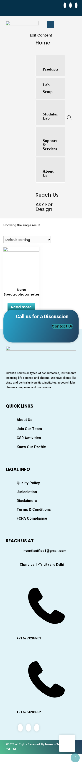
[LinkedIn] (76, 5)
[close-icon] (33, 30)
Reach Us (47, 195)
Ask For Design (44, 207)
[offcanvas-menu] (50, 24)
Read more (21, 307)
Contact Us (62, 326)
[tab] (50, 65)
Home (43, 42)
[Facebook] (65, 5)
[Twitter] (70, 5)
